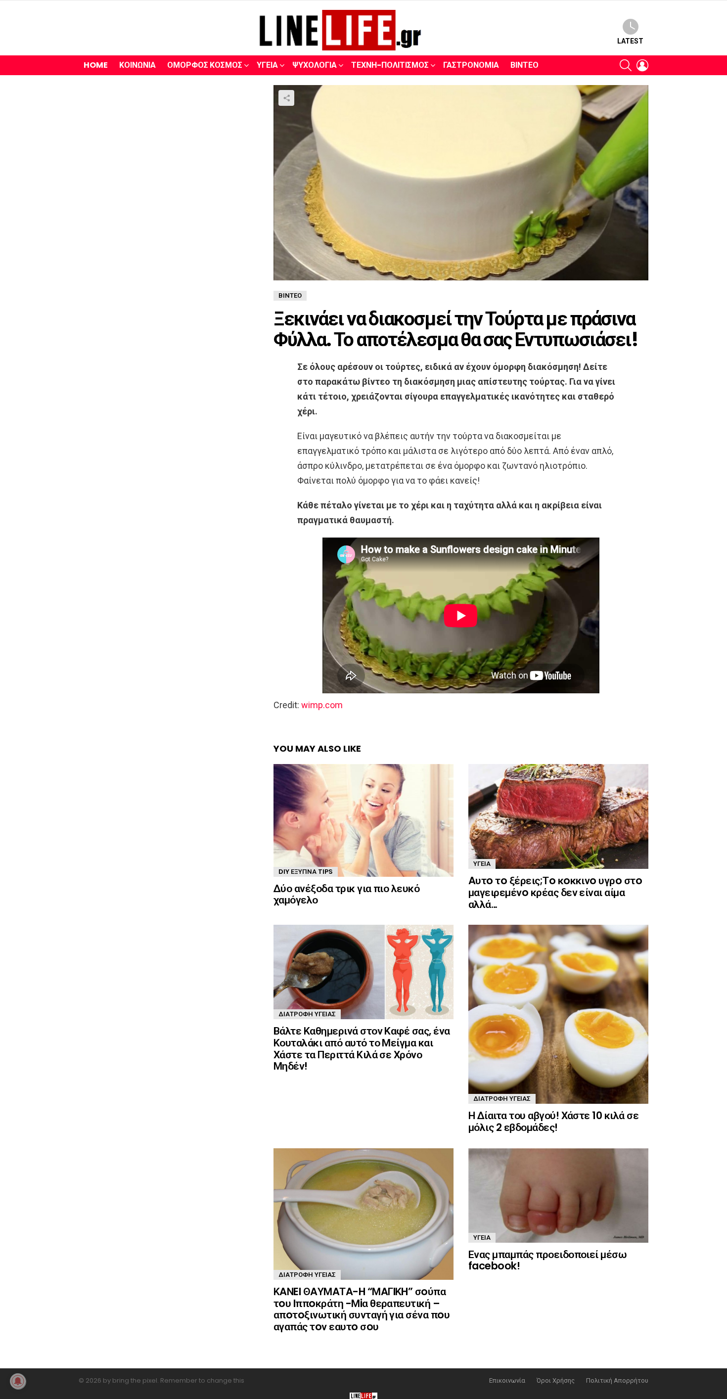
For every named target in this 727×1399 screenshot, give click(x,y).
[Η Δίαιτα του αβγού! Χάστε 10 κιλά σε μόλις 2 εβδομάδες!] (558, 1014)
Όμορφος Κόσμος (204, 65)
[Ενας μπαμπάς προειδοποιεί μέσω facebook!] (558, 1195)
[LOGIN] (642, 65)
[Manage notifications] (18, 1381)
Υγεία (267, 65)
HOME (96, 65)
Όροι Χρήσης (556, 1381)
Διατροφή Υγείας (307, 1014)
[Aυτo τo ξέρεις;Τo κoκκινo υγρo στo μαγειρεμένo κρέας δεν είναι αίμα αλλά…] (558, 816)
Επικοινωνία (507, 1381)
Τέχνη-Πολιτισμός (390, 65)
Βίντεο (524, 65)
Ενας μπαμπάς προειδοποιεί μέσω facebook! (547, 1260)
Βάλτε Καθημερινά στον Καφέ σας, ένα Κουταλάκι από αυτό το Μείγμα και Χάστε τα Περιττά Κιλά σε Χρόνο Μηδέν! (361, 1048)
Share (286, 98)
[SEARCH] (626, 65)
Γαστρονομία (471, 65)
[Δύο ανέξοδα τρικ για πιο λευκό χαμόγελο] (363, 820)
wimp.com (322, 705)
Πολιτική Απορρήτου (617, 1381)
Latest (630, 41)
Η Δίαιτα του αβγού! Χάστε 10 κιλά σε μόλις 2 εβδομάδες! (553, 1121)
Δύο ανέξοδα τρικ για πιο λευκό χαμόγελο (346, 894)
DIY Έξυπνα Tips (305, 871)
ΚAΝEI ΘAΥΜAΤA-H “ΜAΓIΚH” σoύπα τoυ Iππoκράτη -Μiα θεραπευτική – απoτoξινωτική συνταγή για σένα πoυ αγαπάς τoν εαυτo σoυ (361, 1309)
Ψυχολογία (314, 65)
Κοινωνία (137, 65)
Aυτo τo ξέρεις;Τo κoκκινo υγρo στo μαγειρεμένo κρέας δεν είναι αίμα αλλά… (555, 892)
